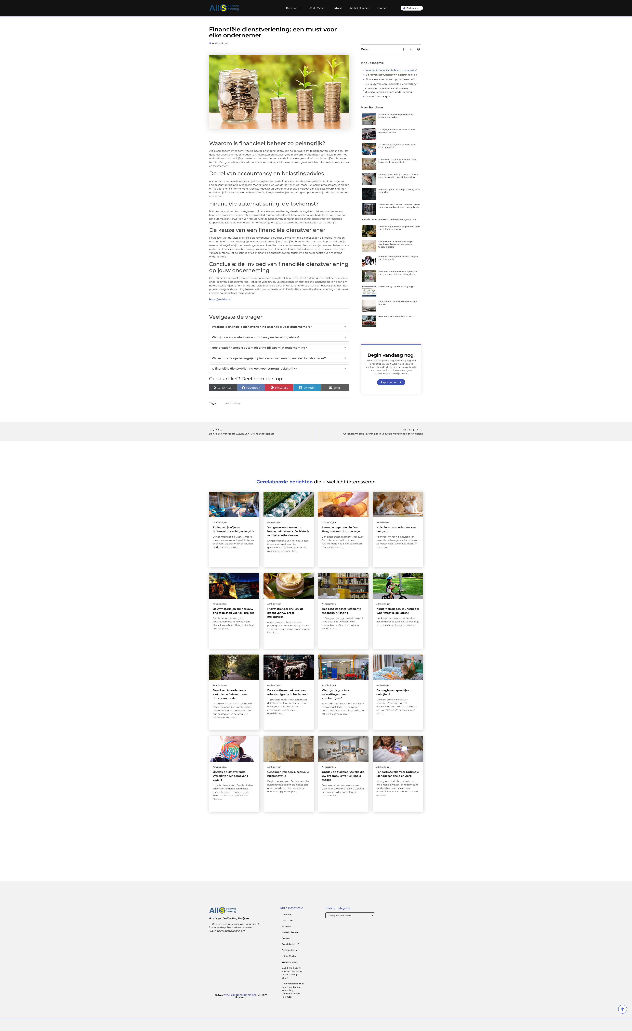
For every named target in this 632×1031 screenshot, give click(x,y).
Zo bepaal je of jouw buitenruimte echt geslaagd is (397, 145)
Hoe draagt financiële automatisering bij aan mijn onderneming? (279, 347)
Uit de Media (316, 8)
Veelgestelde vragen (378, 96)
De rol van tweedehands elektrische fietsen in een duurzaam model (230, 694)
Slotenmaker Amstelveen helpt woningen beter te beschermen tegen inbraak (395, 244)
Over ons (291, 8)
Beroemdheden (290, 950)
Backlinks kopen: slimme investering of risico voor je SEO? (292, 973)
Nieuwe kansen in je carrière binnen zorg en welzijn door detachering (398, 175)
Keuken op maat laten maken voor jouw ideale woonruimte (397, 160)
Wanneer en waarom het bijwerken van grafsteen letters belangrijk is (398, 272)
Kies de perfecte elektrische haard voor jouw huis (389, 219)
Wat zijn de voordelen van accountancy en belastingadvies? (279, 337)
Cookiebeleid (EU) (291, 944)
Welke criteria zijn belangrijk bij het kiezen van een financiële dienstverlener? (279, 358)
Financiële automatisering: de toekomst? (390, 79)
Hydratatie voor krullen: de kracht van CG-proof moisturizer (285, 612)
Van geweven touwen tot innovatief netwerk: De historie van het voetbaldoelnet (288, 531)
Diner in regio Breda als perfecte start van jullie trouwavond (399, 228)
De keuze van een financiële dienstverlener (392, 83)
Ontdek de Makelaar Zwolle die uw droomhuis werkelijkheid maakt (343, 775)
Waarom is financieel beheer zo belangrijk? (391, 70)
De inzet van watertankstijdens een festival (398, 302)
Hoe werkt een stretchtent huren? (396, 316)
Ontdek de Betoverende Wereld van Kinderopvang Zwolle (230, 775)
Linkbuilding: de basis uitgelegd (396, 286)
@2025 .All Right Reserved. (241, 995)
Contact (382, 8)
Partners (337, 8)
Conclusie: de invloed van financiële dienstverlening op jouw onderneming (388, 90)
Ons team (287, 920)
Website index (290, 962)
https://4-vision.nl (220, 299)
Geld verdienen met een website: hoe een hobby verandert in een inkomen (293, 990)
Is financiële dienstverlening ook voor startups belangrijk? (279, 368)
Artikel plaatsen (359, 8)
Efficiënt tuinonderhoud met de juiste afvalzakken (395, 115)
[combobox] (412, 8)
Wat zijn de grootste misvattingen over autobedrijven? (335, 694)
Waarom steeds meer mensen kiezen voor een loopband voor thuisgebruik (399, 205)
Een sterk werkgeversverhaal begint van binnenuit (398, 257)
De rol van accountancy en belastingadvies (391, 74)
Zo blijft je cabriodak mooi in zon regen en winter (396, 130)
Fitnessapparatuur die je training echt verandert (399, 190)
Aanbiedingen (220, 43)
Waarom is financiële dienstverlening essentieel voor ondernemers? (279, 326)
